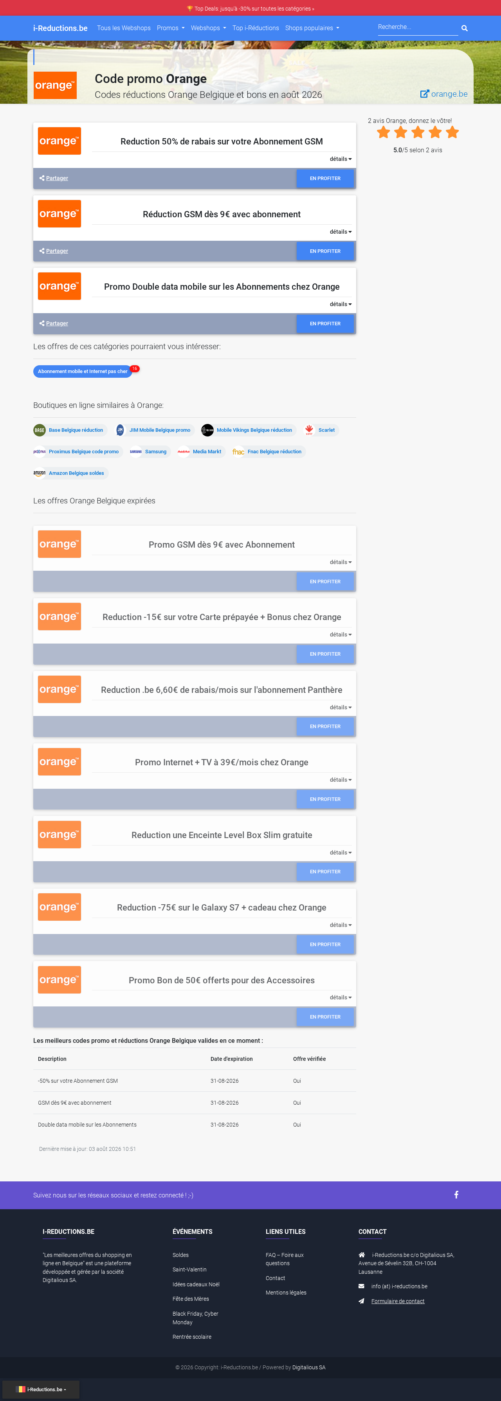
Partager (57, 178)
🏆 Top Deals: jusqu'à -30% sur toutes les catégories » (250, 8)
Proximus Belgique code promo (84, 451)
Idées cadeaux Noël (196, 1284)
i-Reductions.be (44, 1389)
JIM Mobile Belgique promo (160, 430)
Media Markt (207, 451)
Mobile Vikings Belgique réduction (254, 430)
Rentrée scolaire (192, 1337)
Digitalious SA (309, 1367)
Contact (275, 1278)
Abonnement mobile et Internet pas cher (83, 371)
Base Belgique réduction (76, 430)
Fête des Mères (191, 1299)
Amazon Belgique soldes (76, 473)
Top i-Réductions (255, 28)
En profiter (325, 178)
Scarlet (327, 430)
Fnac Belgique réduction (274, 451)
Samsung (155, 451)
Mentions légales (286, 1292)
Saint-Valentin (190, 1269)
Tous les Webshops (124, 28)
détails (339, 159)
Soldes (181, 1255)
